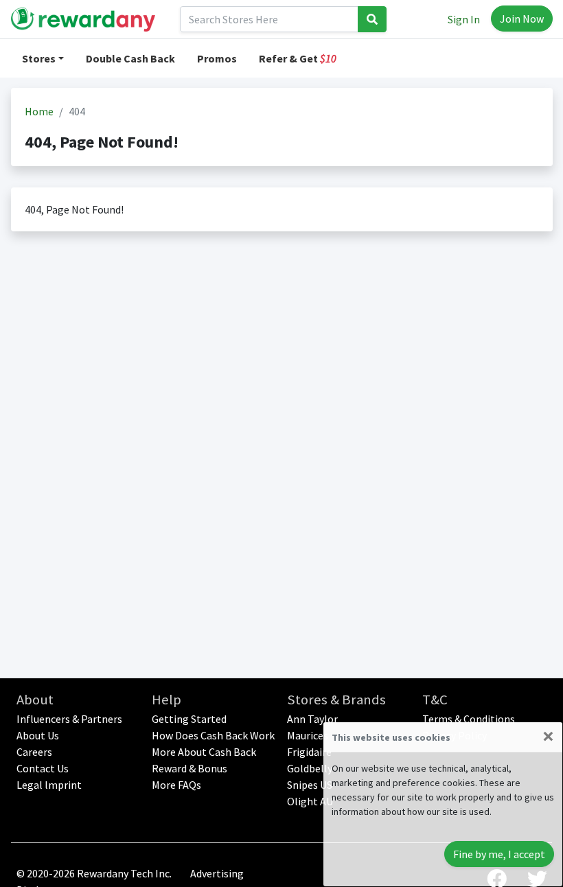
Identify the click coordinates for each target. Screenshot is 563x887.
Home (39, 111)
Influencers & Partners (69, 719)
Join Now (522, 18)
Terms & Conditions (468, 719)
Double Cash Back (130, 58)
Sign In (464, 19)
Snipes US (309, 785)
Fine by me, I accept (499, 854)
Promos (217, 58)
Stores (39, 58)
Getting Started (189, 719)
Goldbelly (309, 768)
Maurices (307, 735)
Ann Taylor (312, 719)
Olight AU (310, 801)
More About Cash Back (204, 752)
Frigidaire (309, 752)
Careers (34, 752)
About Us (37, 735)
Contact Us (42, 768)
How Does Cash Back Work (213, 735)
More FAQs (176, 785)
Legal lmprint (49, 785)
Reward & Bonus (189, 768)
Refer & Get (297, 58)
